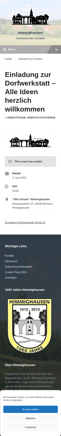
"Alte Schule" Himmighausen (31, 199)
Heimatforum (16, 117)
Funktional (30, 427)
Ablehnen (30, 418)
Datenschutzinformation (18, 266)
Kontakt (9, 255)
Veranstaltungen (30, 59)
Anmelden (11, 277)
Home (8, 59)
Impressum (11, 261)
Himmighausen (30, 33)
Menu (12, 49)
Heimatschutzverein (41, 117)
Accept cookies (30, 409)
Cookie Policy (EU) (16, 272)
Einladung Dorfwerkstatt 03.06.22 (25, 222)
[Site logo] (30, 27)
